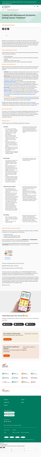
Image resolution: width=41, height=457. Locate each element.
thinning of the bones (31, 102)
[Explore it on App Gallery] (30, 324)
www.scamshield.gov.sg (7, 3)
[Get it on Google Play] (19, 324)
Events (22, 399)
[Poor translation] (3, 447)
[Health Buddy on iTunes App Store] (7, 324)
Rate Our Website (15, 432)
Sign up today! (7, 339)
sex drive (30, 97)
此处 (17, 265)
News (22, 402)
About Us (6, 399)
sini (5, 268)
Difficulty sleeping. (8, 90)
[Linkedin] (10, 421)
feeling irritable (17, 94)
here (5, 263)
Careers (6, 405)
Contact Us (6, 402)
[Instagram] (8, 421)
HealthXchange (10, 412)
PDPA (5, 432)
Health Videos (10, 415)
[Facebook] (4, 421)
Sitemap (14, 429)
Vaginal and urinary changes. (10, 81)
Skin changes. (7, 87)
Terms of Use (6, 429)
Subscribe (7, 355)
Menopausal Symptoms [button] (9, 25)
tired (21, 94)
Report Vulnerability (25, 432)
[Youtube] (6, 421)
